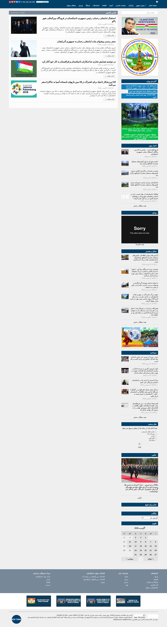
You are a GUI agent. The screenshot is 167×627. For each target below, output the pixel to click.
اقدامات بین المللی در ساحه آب (93, 577)
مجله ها (152, 440)
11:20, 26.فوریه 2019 (149, 264)
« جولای (151, 559)
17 (136, 546)
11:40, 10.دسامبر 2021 (149, 412)
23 (141, 550)
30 (141, 555)
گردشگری (154, 585)
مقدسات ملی (123, 573)
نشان (126, 577)
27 (156, 555)
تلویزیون (152, 438)
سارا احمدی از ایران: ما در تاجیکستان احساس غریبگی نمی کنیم (145, 381)
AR (30, 2)
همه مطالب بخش (140, 206)
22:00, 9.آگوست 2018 (106, 24)
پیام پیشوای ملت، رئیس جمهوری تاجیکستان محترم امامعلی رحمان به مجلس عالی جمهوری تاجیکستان (141, 87)
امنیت (111, 5)
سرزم (48, 585)
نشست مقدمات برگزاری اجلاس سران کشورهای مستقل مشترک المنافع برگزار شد (144, 173)
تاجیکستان (154, 573)
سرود (126, 582)
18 (130, 546)
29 (146, 555)
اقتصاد (104, 5)
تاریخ (156, 577)
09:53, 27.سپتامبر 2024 (148, 385)
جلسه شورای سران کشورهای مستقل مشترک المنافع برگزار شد (144, 162)
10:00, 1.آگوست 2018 (149, 317)
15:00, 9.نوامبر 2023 (150, 399)
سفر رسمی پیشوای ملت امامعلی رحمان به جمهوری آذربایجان (86, 41)
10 (136, 542)
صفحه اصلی (153, 5)
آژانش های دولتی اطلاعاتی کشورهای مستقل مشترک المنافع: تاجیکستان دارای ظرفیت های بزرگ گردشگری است (145, 258)
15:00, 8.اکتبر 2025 (150, 178)
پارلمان (130, 5)
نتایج (139, 447)
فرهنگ (87, 5)
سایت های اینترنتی (148, 432)
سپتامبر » (129, 559)
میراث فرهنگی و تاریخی (41, 573)
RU (24, 2)
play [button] (40, 2)
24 (136, 550)
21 (151, 550)
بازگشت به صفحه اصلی (18, 12)
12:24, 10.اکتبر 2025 (149, 166)
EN (27, 2)
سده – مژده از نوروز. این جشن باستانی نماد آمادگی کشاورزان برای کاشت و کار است (144, 359)
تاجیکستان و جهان (151, 588)
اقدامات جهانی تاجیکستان (96, 573)
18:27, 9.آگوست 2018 (106, 45)
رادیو (153, 436)
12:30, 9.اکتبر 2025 (150, 375)
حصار (48, 579)
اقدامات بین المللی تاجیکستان (94, 579)
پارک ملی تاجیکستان (43, 577)
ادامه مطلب (110, 35)
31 (136, 555)
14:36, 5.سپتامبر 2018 (149, 303)
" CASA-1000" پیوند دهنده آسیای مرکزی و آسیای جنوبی (141, 96)
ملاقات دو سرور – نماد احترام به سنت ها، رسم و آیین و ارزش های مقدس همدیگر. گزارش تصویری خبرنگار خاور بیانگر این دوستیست (141, 488)
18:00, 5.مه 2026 (151, 157)
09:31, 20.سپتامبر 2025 (148, 201)
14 (151, 546)
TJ (21, 2)
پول (127, 585)
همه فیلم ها (140, 244)
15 (146, 546)
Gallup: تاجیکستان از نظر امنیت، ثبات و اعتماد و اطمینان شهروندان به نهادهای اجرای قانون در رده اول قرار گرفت (144, 196)
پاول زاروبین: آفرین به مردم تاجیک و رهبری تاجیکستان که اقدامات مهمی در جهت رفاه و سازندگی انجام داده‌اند (144, 370)
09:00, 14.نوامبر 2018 (149, 278)
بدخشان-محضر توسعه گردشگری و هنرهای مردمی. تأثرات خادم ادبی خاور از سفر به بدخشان (144, 285)
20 (156, 550)
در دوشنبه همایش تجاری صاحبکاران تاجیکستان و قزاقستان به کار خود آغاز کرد (79, 61)
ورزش (81, 5)
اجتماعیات (96, 5)
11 (130, 542)
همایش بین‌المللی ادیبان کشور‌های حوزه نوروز (143, 91)
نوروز (103, 582)
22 (146, 550)
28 (151, 555)
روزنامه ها (151, 434)
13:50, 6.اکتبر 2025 (150, 189)
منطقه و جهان (71, 5)
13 (156, 546)
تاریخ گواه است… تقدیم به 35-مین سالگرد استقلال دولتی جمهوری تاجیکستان (146, 152)
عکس (140, 498)
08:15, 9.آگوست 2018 (106, 88)
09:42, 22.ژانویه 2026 (149, 364)
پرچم (126, 579)
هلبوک (48, 582)
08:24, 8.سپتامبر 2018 (149, 290)
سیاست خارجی (121, 5)
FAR (33, 2)
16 (141, 546)
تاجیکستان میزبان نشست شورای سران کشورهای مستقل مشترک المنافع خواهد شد (144, 184)
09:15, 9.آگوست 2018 (106, 65)
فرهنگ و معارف (152, 582)
